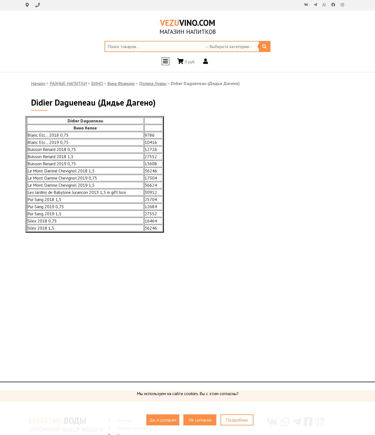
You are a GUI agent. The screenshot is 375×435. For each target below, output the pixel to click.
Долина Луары (152, 83)
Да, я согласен (162, 420)
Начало (38, 83)
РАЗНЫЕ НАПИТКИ (68, 83)
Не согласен (200, 420)
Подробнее (237, 420)
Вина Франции (121, 83)
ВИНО (97, 83)
